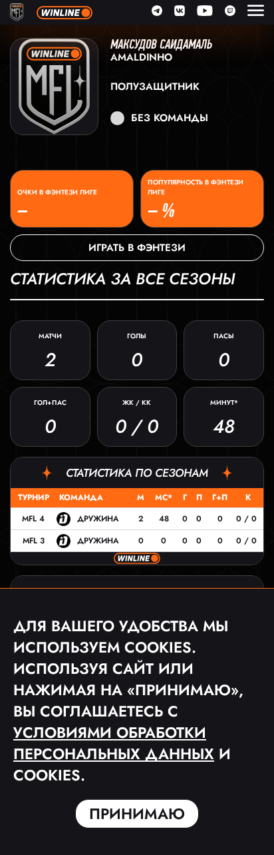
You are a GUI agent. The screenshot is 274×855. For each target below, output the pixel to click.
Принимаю (137, 813)
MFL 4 (33, 519)
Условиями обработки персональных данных (113, 743)
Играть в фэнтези (137, 247)
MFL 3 (34, 541)
